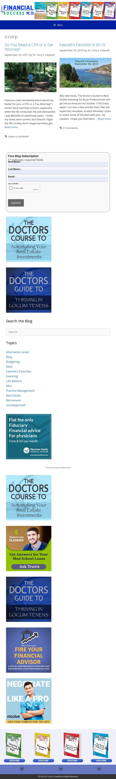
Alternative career (17, 352)
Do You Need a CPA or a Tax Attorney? (29, 47)
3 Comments (70, 128)
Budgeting (13, 361)
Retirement (13, 400)
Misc (9, 386)
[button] (21, 768)
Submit (16, 203)
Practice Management (20, 390)
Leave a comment (18, 136)
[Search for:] (58, 332)
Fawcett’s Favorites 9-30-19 (82, 44)
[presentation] (24, 188)
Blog (9, 357)
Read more (11, 127)
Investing (12, 376)
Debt (9, 366)
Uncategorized (15, 405)
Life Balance (14, 381)
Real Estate (13, 395)
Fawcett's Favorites (18, 371)
